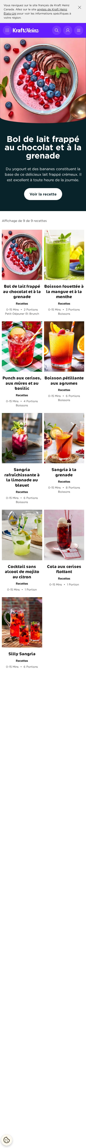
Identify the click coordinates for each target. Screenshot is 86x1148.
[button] (7, 30)
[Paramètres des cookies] (6, 1140)
